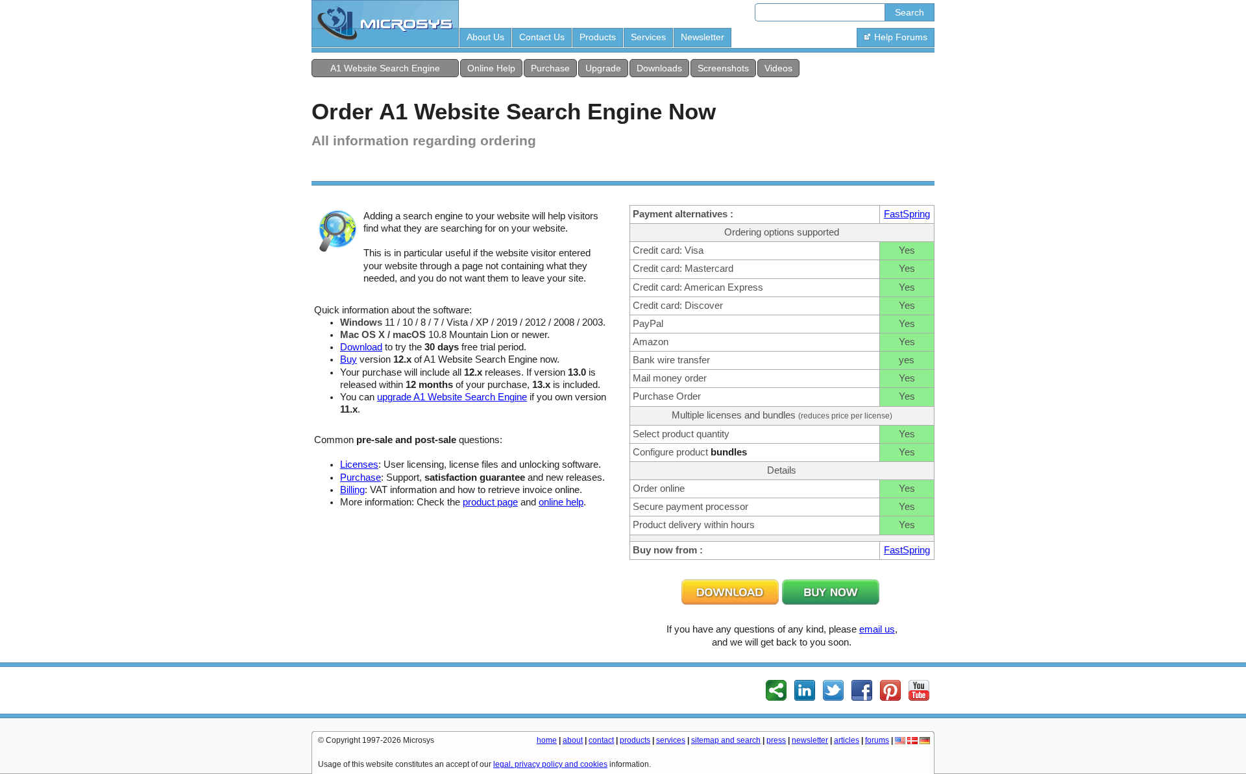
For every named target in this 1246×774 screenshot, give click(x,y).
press (776, 740)
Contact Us (542, 37)
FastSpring (907, 214)
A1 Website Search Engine (385, 68)
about (573, 740)
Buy (348, 359)
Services (648, 37)
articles (846, 740)
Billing (352, 490)
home (547, 740)
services (670, 740)
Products (598, 37)
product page (490, 502)
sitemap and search (726, 740)
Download (361, 347)
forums (877, 740)
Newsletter (702, 37)
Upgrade (603, 68)
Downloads (659, 68)
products (635, 740)
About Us (485, 37)
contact (601, 740)
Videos (778, 68)
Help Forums (900, 37)
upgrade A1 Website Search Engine (452, 397)
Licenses (359, 464)
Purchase (550, 68)
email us (877, 629)
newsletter (810, 740)
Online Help (491, 68)
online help (561, 502)
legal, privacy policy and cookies (550, 764)
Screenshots (723, 68)
